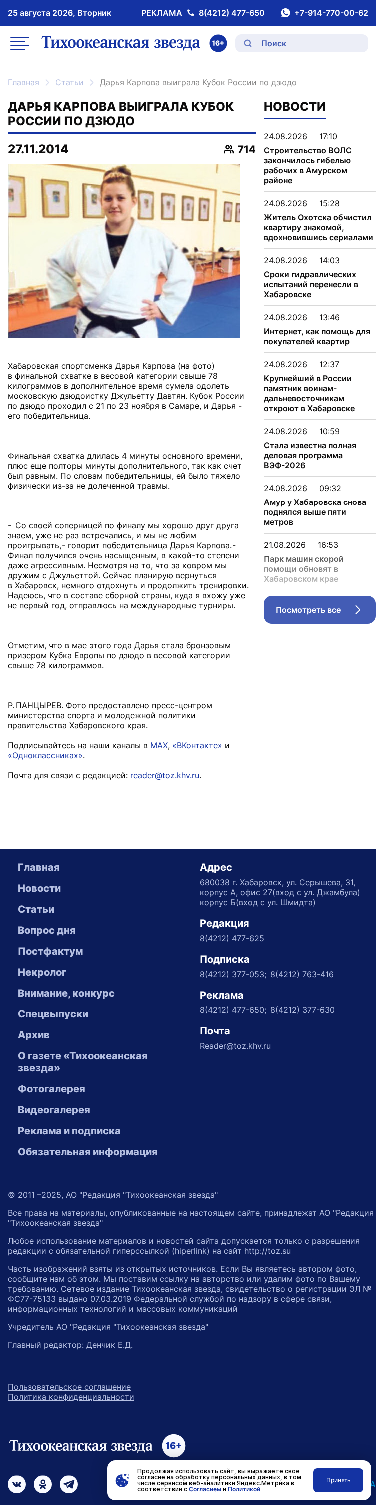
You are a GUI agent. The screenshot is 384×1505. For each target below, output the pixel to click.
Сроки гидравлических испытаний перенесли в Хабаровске (311, 284)
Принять (338, 1480)
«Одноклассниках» (45, 755)
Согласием (205, 1489)
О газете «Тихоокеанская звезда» (83, 1062)
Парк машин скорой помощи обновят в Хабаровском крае (304, 569)
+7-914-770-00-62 (331, 13)
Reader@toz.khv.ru (235, 1046)
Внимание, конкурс (66, 993)
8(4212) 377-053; (233, 974)
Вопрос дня (47, 930)
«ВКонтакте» (197, 745)
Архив (34, 1035)
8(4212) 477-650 (232, 13)
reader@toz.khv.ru (165, 775)
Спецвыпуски (53, 1014)
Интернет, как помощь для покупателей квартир (317, 336)
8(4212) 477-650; (233, 1010)
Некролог (42, 972)
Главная (24, 82)
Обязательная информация (88, 1152)
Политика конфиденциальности (71, 1397)
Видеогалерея (54, 1110)
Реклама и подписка (69, 1131)
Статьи (70, 82)
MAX (159, 745)
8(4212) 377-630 (302, 1010)
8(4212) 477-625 (232, 938)
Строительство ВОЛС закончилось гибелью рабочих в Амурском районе (308, 165)
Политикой (244, 1489)
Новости (39, 888)
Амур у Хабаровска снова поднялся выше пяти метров (315, 512)
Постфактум (50, 951)
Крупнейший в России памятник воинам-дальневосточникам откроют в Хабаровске (309, 393)
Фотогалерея (52, 1089)
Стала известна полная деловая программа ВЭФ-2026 (310, 455)
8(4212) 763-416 (302, 974)
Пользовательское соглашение (69, 1387)
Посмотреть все (326, 612)
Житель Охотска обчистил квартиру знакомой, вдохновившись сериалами (319, 227)
